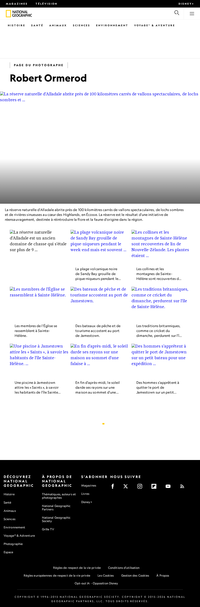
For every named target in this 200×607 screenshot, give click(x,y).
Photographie (13, 544)
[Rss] (184, 488)
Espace (8, 552)
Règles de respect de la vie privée (77, 568)
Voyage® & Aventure (154, 25)
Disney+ (186, 3)
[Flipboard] (155, 488)
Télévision (47, 3)
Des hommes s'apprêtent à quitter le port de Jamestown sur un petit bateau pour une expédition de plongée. (159, 392)
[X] (127, 488)
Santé (37, 25)
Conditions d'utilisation (124, 568)
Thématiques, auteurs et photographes (59, 495)
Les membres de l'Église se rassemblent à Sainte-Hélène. (36, 331)
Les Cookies (106, 575)
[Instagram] (141, 488)
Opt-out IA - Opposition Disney (96, 583)
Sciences (81, 25)
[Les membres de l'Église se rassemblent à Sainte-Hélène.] (39, 303)
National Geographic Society (56, 519)
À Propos (162, 575)
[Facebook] (114, 488)
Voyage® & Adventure (19, 535)
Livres (85, 494)
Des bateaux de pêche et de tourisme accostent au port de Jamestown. (97, 331)
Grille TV (48, 529)
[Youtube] (170, 488)
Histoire (16, 25)
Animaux (58, 25)
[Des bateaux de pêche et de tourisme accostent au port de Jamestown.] (99, 303)
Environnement (112, 25)
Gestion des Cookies (135, 575)
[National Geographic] (8, 13)
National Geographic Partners (56, 507)
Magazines (17, 3)
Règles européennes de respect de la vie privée (57, 575)
